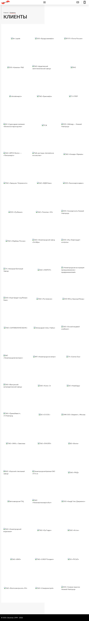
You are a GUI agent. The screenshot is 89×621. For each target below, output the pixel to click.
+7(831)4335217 (85, 2)
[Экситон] (15, 2)
